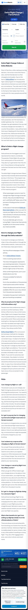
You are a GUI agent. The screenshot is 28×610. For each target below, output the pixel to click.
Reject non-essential (8, 601)
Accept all (14, 606)
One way (14, 24)
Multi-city (22, 24)
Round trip (6, 24)
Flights (14, 19)
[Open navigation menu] (24, 2)
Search (14, 47)
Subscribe (23, 566)
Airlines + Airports (16, 9)
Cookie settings (20, 601)
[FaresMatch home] (8, 2)
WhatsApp (23, 559)
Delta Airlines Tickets (14, 256)
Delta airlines (10, 79)
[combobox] (6, 36)
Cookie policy (18, 597)
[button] (20, 29)
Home (9, 9)
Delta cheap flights (7, 332)
